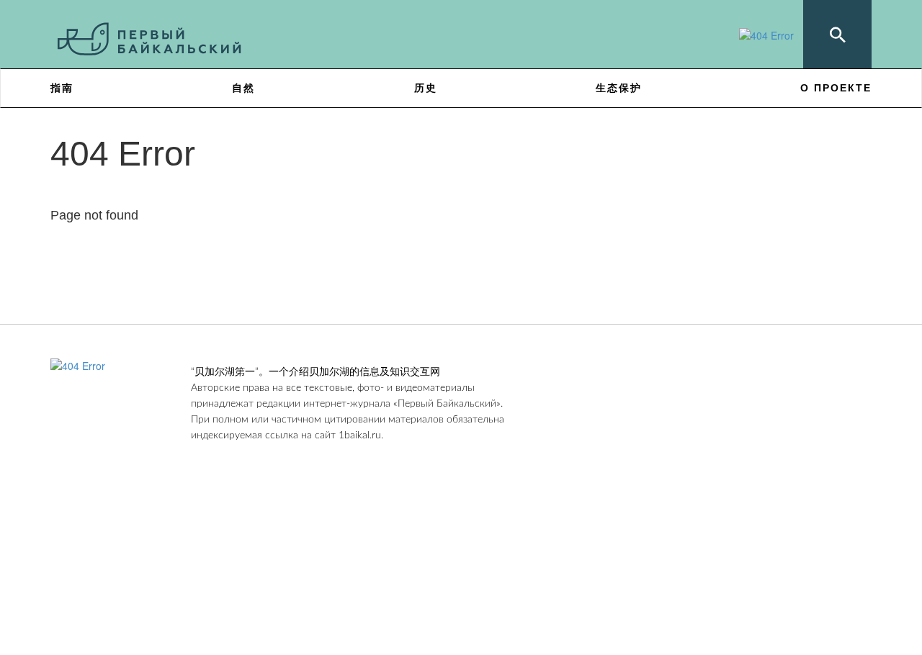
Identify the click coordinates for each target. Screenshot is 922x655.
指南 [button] (61, 88)
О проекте (836, 88)
